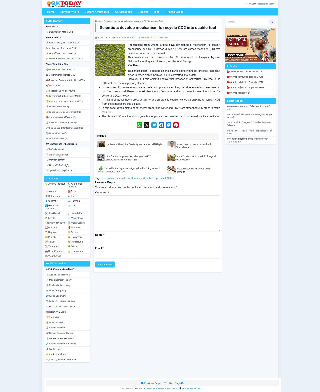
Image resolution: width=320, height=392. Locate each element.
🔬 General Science (55, 327)
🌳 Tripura (73, 246)
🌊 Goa (71, 196)
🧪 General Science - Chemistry (61, 343)
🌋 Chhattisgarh (53, 196)
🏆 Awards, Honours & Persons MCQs (64, 101)
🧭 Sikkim (50, 241)
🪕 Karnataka (75, 213)
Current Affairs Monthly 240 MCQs (245, 71)
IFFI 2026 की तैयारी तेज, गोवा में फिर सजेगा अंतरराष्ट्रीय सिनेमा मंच (249, 124)
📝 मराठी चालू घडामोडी (55, 160)
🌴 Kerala (50, 218)
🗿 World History (54, 349)
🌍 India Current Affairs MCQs (60, 69)
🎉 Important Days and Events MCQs (63, 112)
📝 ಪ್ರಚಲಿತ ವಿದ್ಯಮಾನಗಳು (57, 154)
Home (51, 11)
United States (166, 178)
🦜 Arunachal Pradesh (75, 185)
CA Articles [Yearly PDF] (240, 93)
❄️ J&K (71, 205)
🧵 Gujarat (50, 201)
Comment (102, 192)
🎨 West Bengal (53, 256)
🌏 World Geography (56, 296)
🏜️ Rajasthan (75, 237)
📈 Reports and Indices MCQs (60, 91)
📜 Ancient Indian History (58, 274)
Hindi (157, 11)
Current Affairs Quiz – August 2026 (63, 42)
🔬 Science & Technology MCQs (61, 122)
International (123, 178)
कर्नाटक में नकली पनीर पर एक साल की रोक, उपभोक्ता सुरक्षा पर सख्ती (250, 116)
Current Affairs (69, 11)
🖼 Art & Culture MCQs (56, 138)
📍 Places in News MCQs (58, 106)
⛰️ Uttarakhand (76, 251)
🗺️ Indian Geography (56, 290)
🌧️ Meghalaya (75, 218)
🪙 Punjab (50, 237)
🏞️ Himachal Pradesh (51, 207)
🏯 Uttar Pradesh (54, 251)
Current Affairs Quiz (97, 11)
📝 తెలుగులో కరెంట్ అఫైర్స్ (57, 165)
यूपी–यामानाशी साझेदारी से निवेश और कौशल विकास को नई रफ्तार (249, 132)
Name (99, 234)
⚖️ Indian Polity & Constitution (60, 301)
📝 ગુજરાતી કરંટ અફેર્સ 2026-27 (60, 170)
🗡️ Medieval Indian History (59, 280)
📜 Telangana (52, 246)
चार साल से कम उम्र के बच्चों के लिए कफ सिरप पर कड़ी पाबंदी (248, 108)
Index (175, 388)
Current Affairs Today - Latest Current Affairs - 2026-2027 (142, 37)
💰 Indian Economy (55, 322)
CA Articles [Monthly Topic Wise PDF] (246, 87)
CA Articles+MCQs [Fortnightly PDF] (246, 77)
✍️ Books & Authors (56, 354)
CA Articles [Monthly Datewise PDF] (246, 82)
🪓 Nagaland (51, 232)
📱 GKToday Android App (190, 388)
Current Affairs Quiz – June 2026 (61, 53)
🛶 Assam (50, 191)
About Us (148, 388)
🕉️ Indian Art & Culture (57, 312)
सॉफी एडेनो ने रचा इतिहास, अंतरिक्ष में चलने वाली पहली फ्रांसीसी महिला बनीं (247, 140)
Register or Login (266, 3)
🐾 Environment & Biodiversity (60, 306)
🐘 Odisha (73, 232)
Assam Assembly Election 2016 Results (193, 170)
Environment (108, 178)
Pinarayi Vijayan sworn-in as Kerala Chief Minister (194, 146)
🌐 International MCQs (56, 133)
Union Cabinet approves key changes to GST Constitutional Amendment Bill (127, 158)
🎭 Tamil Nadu (75, 241)
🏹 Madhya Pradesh (55, 222)
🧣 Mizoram (74, 227)
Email (99, 248)
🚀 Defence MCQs (55, 85)
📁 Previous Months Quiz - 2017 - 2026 (64, 58)
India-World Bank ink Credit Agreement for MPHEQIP (134, 144)
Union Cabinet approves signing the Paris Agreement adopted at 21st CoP (132, 170)
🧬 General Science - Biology (60, 333)
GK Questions (123, 11)
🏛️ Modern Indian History (58, 285)
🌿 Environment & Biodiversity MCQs (63, 96)
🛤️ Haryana (74, 201)
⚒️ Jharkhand (52, 213)
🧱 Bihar (72, 191)
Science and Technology (144, 178)
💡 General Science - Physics (60, 338)
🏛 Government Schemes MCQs (61, 75)
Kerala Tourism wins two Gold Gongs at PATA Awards (195, 158)
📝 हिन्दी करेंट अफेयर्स (55, 149)
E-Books (143, 11)
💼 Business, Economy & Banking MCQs (65, 80)
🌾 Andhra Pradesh (55, 183)
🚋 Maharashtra (76, 222)
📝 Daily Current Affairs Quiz (59, 32)
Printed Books (175, 11)
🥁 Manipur (51, 227)
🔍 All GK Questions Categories (61, 359)
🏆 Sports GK (52, 317)
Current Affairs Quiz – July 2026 (61, 48)
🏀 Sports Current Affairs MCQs (61, 117)
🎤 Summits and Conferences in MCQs (64, 128)
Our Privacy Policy (162, 388)
